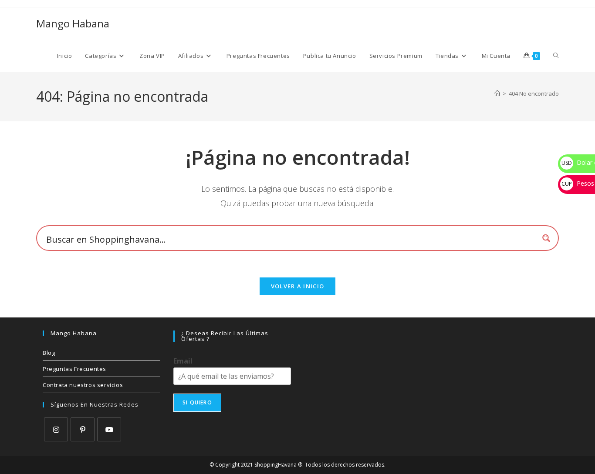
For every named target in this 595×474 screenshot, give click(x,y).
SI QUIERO (197, 402)
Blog (49, 353)
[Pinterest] (83, 429)
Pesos (577, 183)
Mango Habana (72, 23)
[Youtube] (109, 429)
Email (183, 361)
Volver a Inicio (298, 286)
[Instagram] (56, 429)
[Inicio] (497, 93)
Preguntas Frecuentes (74, 369)
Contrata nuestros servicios (83, 385)
